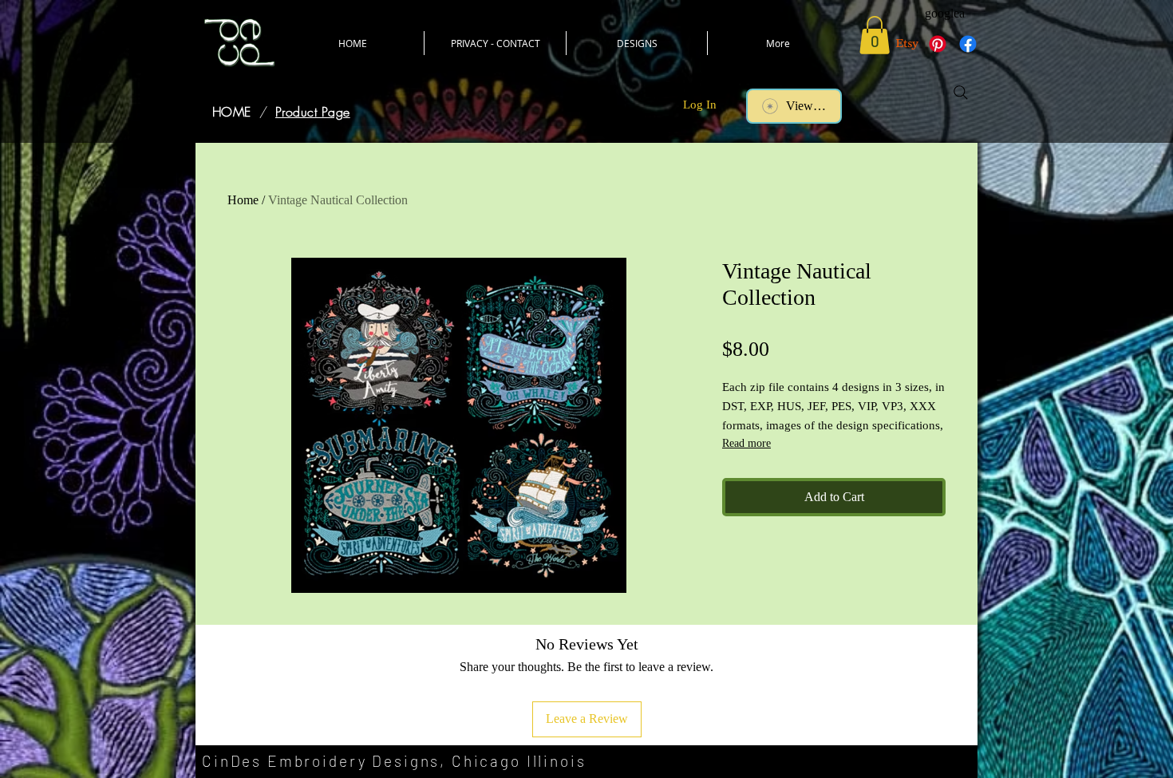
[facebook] (968, 44)
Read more (746, 443)
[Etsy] (907, 44)
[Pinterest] (937, 44)
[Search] (961, 92)
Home (243, 200)
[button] (875, 35)
